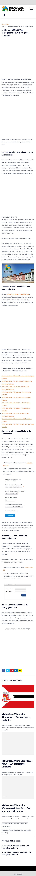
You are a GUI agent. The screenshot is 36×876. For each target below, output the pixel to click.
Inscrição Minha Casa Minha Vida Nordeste (15, 823)
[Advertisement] (18, 58)
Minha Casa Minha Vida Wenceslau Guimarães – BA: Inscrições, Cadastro (16, 808)
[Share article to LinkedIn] (16, 670)
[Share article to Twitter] (8, 670)
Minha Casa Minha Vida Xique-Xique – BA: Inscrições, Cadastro (17, 764)
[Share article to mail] (20, 670)
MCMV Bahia (6, 827)
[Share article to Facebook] (3, 670)
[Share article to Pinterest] (12, 670)
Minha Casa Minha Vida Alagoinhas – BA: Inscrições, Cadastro (16, 717)
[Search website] (5, 15)
